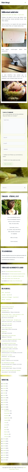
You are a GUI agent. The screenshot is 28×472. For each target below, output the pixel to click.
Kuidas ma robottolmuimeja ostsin (15, 276)
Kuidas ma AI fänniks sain (13, 278)
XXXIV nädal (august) (7, 327)
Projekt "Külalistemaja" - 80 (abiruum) (11, 320)
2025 (4, 386)
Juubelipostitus (6, 358)
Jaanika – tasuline (6, 294)
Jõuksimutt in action (7, 355)
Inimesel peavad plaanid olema (13, 271)
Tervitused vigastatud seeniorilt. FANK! (11, 339)
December (6, 411)
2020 (4, 397)
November (6, 413)
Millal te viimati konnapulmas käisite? (11, 370)
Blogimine (4, 331)
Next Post (24, 105)
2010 (4, 448)
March (5, 431)
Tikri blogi (5, 2)
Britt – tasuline (5, 292)
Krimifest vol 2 (5, 310)
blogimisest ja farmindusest (9, 335)
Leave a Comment (6, 14)
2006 (4, 457)
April (5, 429)
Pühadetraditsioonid (7, 366)
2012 (4, 443)
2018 (4, 402)
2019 (4, 400)
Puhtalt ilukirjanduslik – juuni (9, 347)
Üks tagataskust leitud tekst (9, 343)
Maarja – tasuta (6, 299)
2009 (4, 450)
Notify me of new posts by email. (12, 160)
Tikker (3, 276)
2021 (4, 395)
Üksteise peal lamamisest (8, 351)
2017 (4, 404)
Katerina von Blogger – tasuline (9, 297)
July (5, 422)
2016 (4, 407)
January (6, 436)
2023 (4, 390)
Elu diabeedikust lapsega (8, 362)
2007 (4, 455)
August (6, 420)
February (6, 434)
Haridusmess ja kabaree (8, 306)
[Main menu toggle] (25, 2)
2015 (4, 409)
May (5, 427)
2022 (4, 393)
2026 (4, 383)
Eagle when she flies (7, 323)
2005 (4, 459)
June (5, 424)
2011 (4, 445)
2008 (4, 452)
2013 (4, 441)
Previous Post (5, 105)
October (6, 415)
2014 (4, 438)
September (7, 417)
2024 (4, 388)
